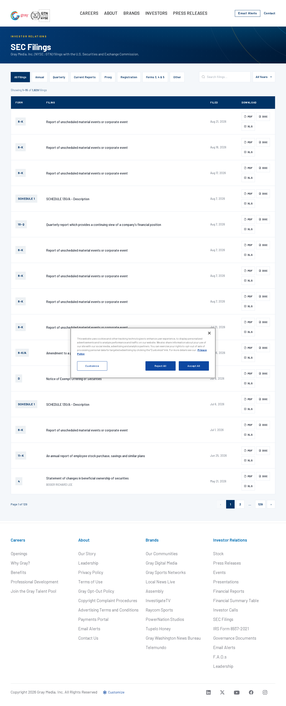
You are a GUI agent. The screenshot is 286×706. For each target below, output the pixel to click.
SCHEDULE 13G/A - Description (67, 199)
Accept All (193, 365)
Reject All (160, 365)
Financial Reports (228, 591)
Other (177, 77)
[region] (143, 353)
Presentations (226, 581)
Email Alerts (247, 13)
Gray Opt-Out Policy (96, 591)
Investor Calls (225, 609)
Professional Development (34, 581)
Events (219, 572)
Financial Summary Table (236, 600)
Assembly (155, 591)
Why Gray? (20, 562)
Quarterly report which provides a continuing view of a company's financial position (103, 225)
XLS (250, 126)
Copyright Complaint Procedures (107, 600)
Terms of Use (90, 581)
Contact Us (88, 638)
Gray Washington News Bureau (173, 638)
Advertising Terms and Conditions (108, 609)
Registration (129, 77)
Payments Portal (93, 619)
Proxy (108, 77)
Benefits (18, 572)
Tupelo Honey (158, 628)
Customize (92, 365)
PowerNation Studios (165, 619)
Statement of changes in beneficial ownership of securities (87, 478)
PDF (250, 116)
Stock (218, 553)
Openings (19, 553)
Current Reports (85, 77)
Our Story (87, 553)
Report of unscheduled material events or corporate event (87, 122)
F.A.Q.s (220, 656)
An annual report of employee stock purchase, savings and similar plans (95, 456)
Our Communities (162, 553)
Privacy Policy (90, 572)
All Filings (20, 77)
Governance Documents (234, 638)
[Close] (209, 333)
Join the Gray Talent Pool (33, 591)
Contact (269, 13)
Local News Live (160, 581)
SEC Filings (223, 619)
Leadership (88, 562)
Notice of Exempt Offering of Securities (74, 379)
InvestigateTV (158, 600)
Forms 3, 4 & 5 (155, 77)
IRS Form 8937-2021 (231, 628)
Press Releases (227, 562)
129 (260, 504)
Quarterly (59, 77)
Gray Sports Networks (166, 572)
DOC (264, 116)
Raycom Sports (159, 609)
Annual (39, 77)
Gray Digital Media (161, 562)
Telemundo (156, 647)
